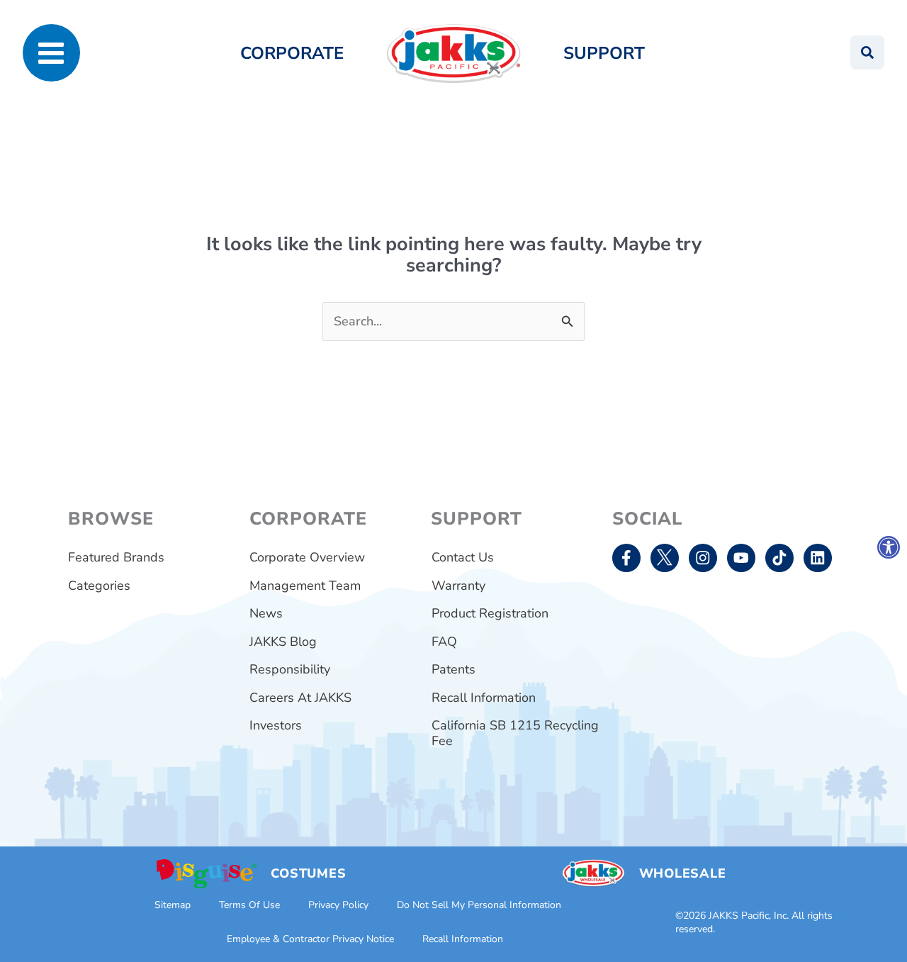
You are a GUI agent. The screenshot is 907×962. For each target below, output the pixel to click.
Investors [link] (275, 725)
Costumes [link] (309, 873)
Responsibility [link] (289, 669)
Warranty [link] (458, 585)
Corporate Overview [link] (307, 557)
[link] (888, 547)
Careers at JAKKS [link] (300, 697)
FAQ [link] (444, 641)
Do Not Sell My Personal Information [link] (479, 905)
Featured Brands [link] (116, 557)
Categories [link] (99, 585)
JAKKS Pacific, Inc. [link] (749, 915)
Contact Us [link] (463, 557)
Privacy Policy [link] (338, 905)
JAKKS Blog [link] (283, 641)
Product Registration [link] (490, 613)
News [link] (266, 613)
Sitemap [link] (172, 905)
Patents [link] (453, 669)
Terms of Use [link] (249, 905)
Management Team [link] (305, 585)
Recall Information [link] (484, 697)
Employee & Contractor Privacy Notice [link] (310, 939)
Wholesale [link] (682, 873)
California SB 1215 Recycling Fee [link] (515, 733)
